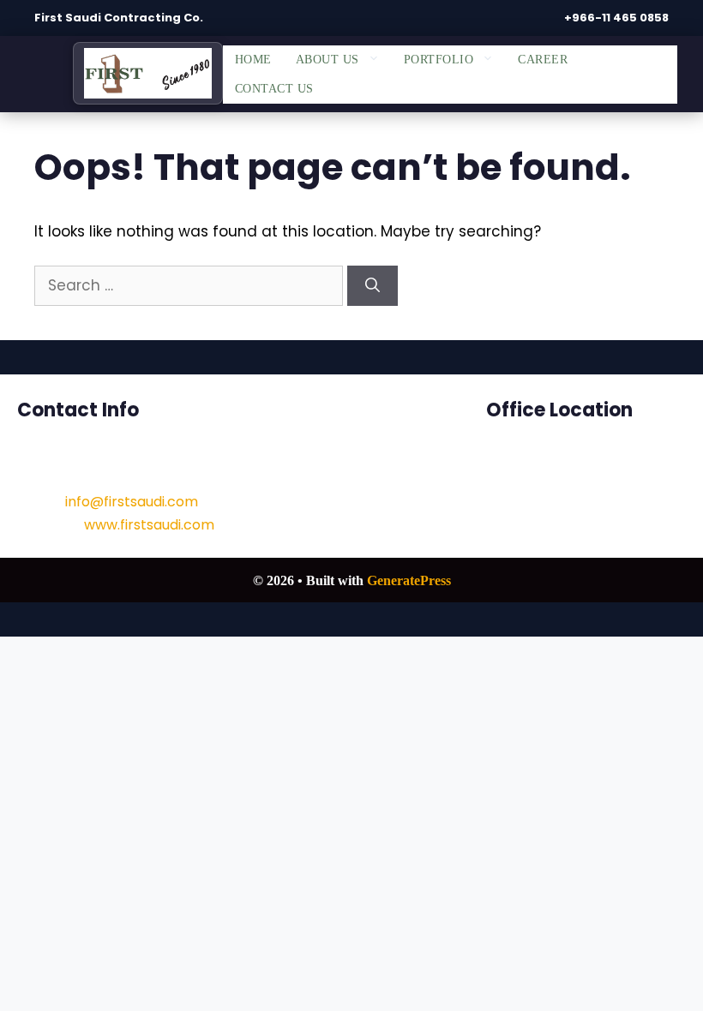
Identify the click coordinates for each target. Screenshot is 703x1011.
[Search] (372, 286)
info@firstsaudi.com (131, 501)
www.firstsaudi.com (149, 525)
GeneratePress (409, 580)
